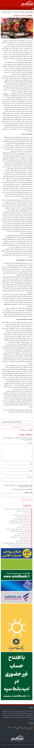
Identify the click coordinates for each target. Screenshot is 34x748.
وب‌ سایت (29, 477)
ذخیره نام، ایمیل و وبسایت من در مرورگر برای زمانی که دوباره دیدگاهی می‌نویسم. (18, 486)
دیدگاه (30, 443)
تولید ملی (28, 430)
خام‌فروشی (22, 430)
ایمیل (30, 470)
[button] (32, 8)
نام (31, 464)
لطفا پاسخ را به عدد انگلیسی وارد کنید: (22, 489)
